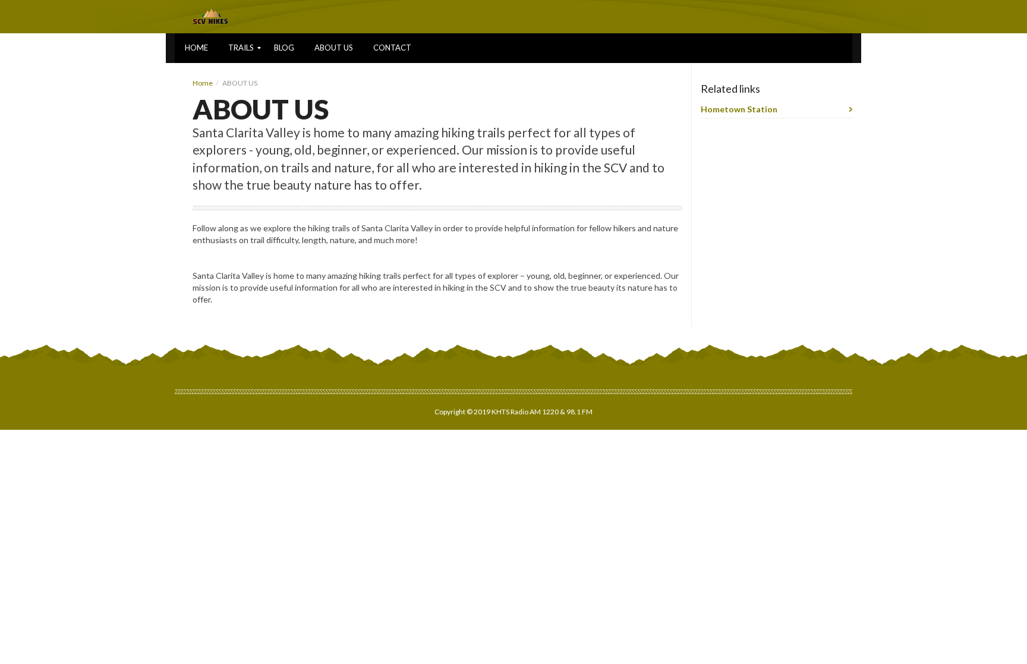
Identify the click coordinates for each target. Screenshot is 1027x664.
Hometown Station (739, 109)
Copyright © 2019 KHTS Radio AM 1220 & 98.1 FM (513, 411)
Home (203, 82)
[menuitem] (196, 48)
